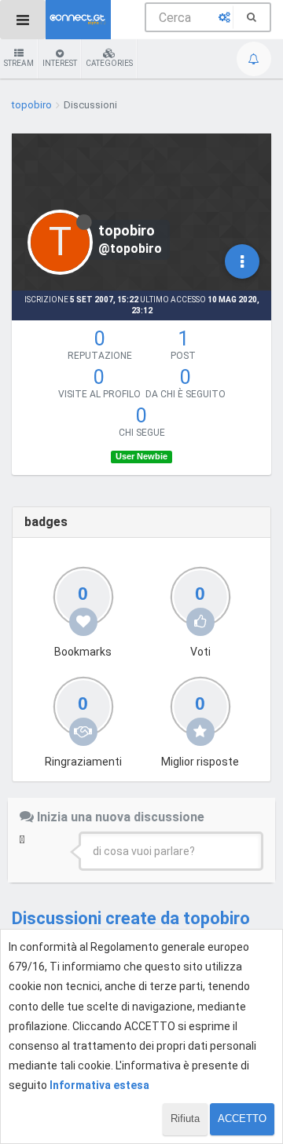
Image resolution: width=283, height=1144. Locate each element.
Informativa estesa (99, 1085)
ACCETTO (242, 1118)
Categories (109, 63)
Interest (59, 63)
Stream (19, 63)
